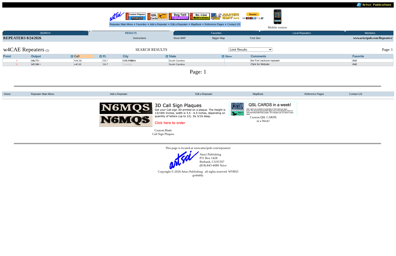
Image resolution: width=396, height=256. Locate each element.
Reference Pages (214, 24)
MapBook (196, 24)
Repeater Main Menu (121, 24)
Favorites (141, 24)
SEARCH (45, 33)
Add (354, 60)
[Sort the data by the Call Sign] (100, 56)
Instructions (139, 38)
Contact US (233, 24)
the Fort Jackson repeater (265, 60)
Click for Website (260, 64)
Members (370, 33)
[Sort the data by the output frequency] (72, 56)
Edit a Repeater (179, 24)
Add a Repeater (158, 24)
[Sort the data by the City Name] (167, 56)
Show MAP (179, 38)
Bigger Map (218, 38)
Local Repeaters (302, 33)
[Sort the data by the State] (223, 56)
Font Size (255, 38)
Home (7, 94)
